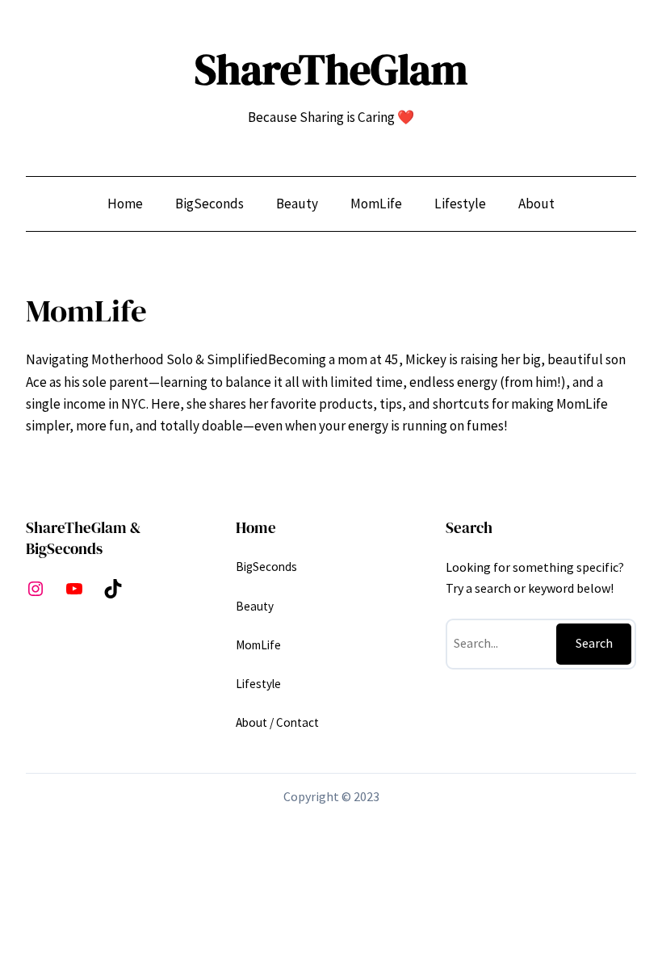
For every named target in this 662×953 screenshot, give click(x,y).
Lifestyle (258, 683)
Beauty (255, 606)
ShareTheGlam (331, 69)
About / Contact (277, 722)
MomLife (258, 645)
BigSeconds (266, 566)
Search (594, 643)
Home (125, 203)
